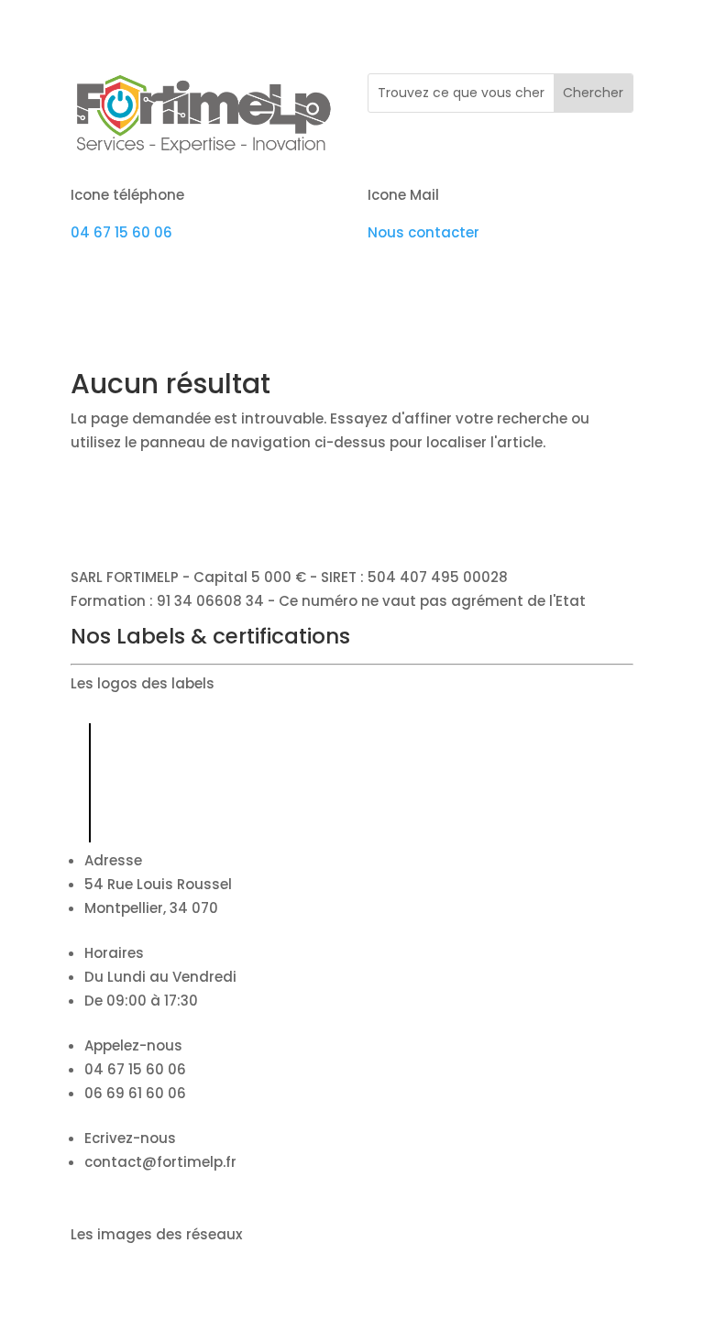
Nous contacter (423, 232)
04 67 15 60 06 (121, 232)
